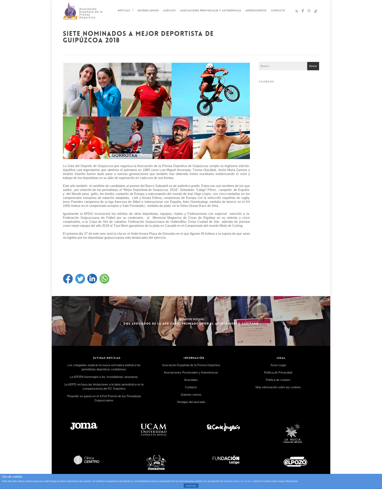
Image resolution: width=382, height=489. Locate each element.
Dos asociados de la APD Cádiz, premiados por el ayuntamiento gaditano (191, 321)
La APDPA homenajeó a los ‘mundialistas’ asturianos (104, 376)
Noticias (124, 10)
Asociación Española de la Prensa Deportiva (191, 365)
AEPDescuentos (256, 10)
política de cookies (242, 481)
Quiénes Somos (148, 10)
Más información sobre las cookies (278, 387)
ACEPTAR (191, 486)
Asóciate (169, 10)
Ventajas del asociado (191, 402)
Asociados (191, 379)
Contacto (278, 10)
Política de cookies (278, 379)
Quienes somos (191, 394)
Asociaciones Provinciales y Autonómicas (210, 10)
